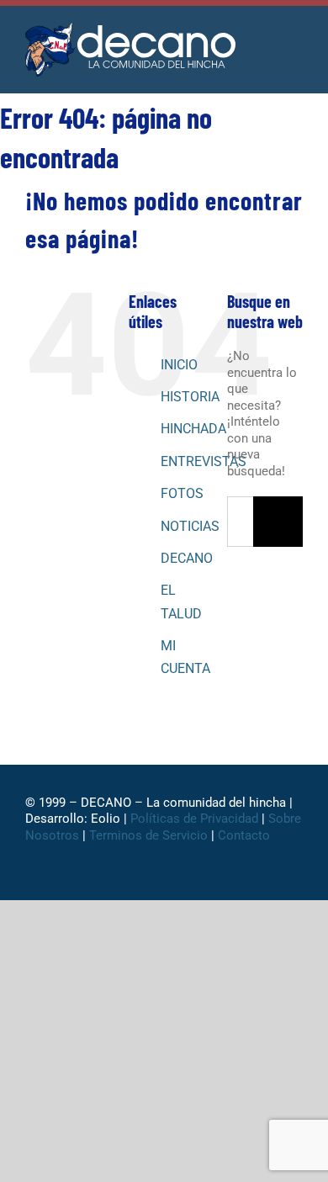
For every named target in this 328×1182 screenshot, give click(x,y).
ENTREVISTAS (203, 461)
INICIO (179, 365)
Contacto (245, 835)
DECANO (187, 558)
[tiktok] (177, 876)
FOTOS (182, 493)
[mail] (231, 876)
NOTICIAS (190, 526)
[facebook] (97, 876)
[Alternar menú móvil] (296, 41)
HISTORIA (190, 397)
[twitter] (124, 876)
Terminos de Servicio (148, 835)
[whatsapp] (150, 876)
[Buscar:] (240, 520)
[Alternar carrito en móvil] (265, 41)
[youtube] (204, 876)
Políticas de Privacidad (194, 818)
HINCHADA (193, 429)
